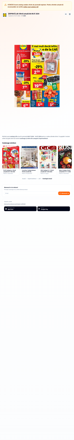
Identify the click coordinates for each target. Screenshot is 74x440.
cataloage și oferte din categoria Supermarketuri (34, 138)
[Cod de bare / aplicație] (65, 14)
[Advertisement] (37, 31)
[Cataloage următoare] (69, 160)
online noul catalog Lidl (30, 7)
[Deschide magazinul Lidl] (69, 14)
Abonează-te (65, 193)
